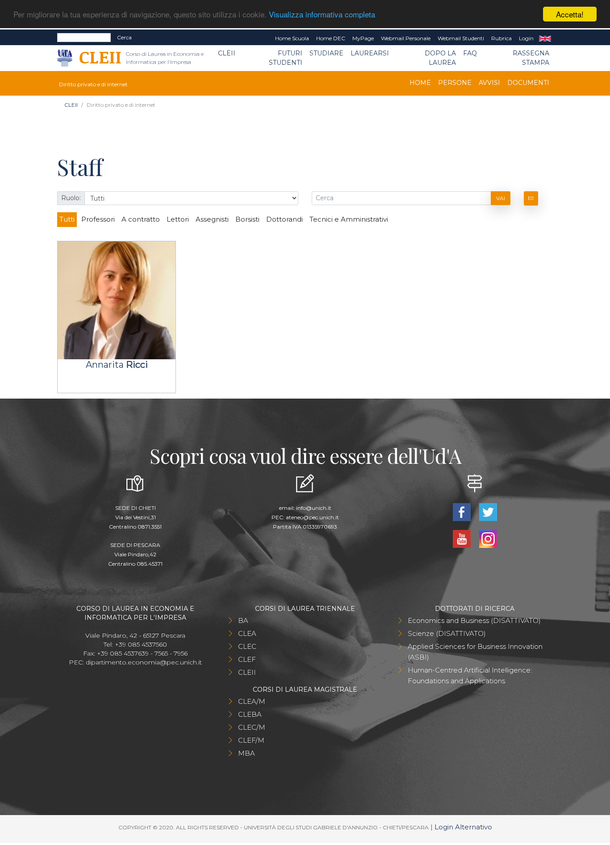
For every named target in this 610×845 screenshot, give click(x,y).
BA (243, 620)
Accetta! (570, 14)
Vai (500, 198)
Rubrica (501, 38)
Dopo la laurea (440, 58)
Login (526, 38)
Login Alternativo (463, 827)
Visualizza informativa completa (322, 14)
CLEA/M (251, 701)
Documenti (528, 83)
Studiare (326, 53)
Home (420, 83)
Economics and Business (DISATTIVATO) (474, 620)
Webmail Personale (405, 38)
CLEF (247, 659)
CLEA (247, 633)
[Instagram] (487, 538)
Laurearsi (370, 53)
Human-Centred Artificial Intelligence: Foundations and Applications (470, 675)
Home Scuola (292, 38)
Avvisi (489, 83)
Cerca (124, 37)
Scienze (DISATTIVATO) (447, 633)
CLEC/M (251, 727)
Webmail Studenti (461, 38)
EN (545, 38)
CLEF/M (251, 740)
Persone (455, 83)
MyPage (363, 38)
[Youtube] (462, 538)
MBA (246, 753)
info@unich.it (313, 507)
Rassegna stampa (531, 58)
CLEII (226, 53)
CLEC (247, 646)
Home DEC (330, 38)
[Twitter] (487, 511)
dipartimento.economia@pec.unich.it (144, 662)
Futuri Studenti (285, 58)
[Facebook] (462, 511)
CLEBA (250, 714)
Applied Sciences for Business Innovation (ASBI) (475, 651)
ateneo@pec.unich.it (312, 517)
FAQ (470, 53)
